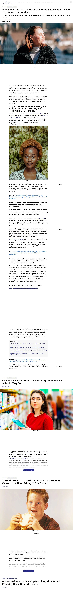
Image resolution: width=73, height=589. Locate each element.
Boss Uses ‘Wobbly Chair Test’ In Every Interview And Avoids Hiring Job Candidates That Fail (29, 350)
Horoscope (24, 2)
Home (3, 6)
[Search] (68, 2)
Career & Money (54, 2)
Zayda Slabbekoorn (6, 386)
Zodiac (19, 2)
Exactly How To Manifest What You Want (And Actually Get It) (27, 347)
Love (16, 2)
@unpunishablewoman (14, 284)
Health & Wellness (46, 2)
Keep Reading (28, 470)
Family (30, 2)
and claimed (41, 219)
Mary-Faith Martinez (6, 19)
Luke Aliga (4, 587)
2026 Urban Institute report (18, 459)
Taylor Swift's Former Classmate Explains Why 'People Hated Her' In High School (28, 344)
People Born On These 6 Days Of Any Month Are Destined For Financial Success (27, 354)
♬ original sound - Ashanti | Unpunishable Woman (23, 288)
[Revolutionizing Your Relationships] (7, 2)
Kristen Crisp (5, 486)
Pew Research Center (37, 114)
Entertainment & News (37, 2)
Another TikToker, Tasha (16, 239)
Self (28, 2)
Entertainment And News (12, 7)
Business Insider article (23, 453)
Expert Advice (61, 2)
